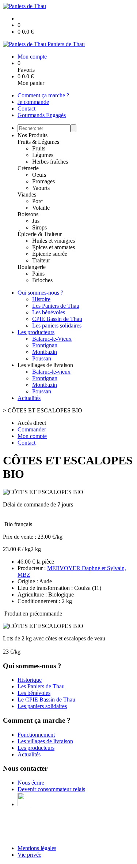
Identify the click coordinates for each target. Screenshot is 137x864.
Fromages (43, 181)
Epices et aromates (53, 247)
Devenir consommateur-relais (51, 789)
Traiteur (41, 260)
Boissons (28, 214)
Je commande (33, 102)
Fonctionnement (36, 735)
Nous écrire (31, 782)
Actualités (29, 398)
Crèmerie (28, 168)
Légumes (42, 155)
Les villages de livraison (45, 741)
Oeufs (39, 175)
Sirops (39, 227)
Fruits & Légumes (38, 142)
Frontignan (44, 345)
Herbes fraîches (50, 161)
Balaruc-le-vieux (51, 372)
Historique (30, 680)
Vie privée (29, 855)
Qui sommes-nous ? (40, 292)
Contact (26, 108)
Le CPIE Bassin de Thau (46, 699)
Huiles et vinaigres (53, 240)
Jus (35, 221)
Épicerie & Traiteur (40, 234)
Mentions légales (37, 848)
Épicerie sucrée (49, 254)
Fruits (38, 148)
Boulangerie (32, 267)
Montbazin (44, 352)
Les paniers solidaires (56, 325)
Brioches (42, 280)
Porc (37, 201)
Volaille (41, 208)
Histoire (41, 299)
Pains (38, 273)
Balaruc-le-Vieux (52, 339)
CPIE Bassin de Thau (57, 319)
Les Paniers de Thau (55, 306)
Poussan (41, 358)
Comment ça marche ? (43, 95)
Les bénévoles (48, 312)
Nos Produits (32, 135)
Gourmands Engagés (42, 115)
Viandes (27, 194)
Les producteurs (36, 332)
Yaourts (41, 188)
